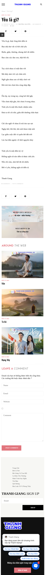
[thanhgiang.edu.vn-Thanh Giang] (22, 4)
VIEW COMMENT (17, 183)
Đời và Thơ (6, 15)
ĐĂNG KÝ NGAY (22, 570)
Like (5, 25)
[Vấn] (22, 264)
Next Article (21, 228)
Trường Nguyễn (24, 24)
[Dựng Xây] (22, 340)
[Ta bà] (22, 302)
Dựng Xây (6, 360)
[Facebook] (2, 540)
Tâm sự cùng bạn (22, 231)
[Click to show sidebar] (2, 35)
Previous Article (23, 212)
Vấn (3, 283)
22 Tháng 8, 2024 (8, 24)
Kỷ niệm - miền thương (22, 215)
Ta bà (4, 321)
